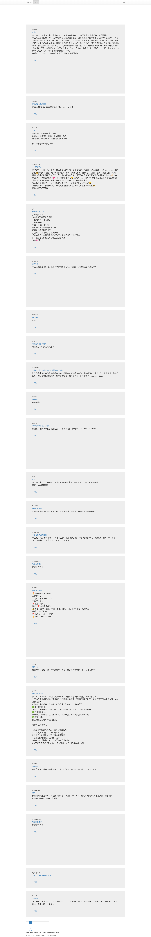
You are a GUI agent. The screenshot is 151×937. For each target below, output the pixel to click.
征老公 (34, 32)
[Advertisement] (75, 12)
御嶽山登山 (36, 263)
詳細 (35, 60)
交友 (33, 130)
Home (36, 2)
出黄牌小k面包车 (38, 211)
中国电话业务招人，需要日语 (42, 425)
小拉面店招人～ (37, 167)
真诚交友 (35, 898)
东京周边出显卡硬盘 (39, 104)
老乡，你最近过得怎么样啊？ (42, 875)
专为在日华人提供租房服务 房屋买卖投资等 (47, 370)
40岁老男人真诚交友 (39, 535)
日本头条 (29, 2)
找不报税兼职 (37, 508)
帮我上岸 (35, 667)
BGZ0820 (35, 317)
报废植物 (35, 399)
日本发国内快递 (37, 693)
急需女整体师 (37, 564)
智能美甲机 (36, 766)
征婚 (33, 479)
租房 (33, 792)
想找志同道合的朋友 (39, 344)
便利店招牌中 (37, 590)
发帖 (125, 2)
